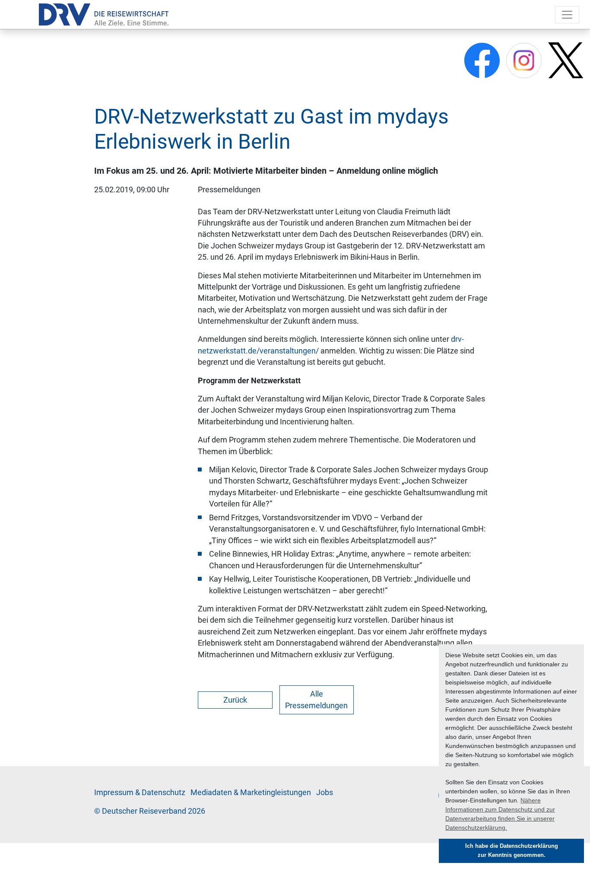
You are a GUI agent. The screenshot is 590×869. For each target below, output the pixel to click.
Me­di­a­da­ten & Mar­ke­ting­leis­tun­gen (250, 792)
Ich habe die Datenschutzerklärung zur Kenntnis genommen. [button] (511, 850)
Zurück (235, 700)
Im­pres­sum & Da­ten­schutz (139, 792)
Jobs (324, 792)
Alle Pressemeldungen (316, 700)
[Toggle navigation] (567, 14)
